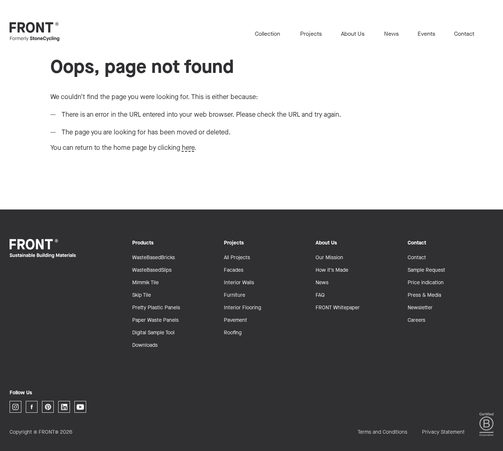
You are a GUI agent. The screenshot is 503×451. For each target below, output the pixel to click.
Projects (311, 34)
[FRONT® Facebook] (31, 407)
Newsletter (420, 307)
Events (426, 34)
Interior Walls (239, 282)
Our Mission (329, 257)
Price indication (426, 282)
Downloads (145, 345)
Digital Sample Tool (153, 332)
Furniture (234, 295)
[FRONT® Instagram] (15, 407)
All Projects (237, 257)
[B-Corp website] (486, 424)
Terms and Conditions (382, 432)
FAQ (320, 295)
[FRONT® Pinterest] (48, 407)
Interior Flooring (242, 307)
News (391, 34)
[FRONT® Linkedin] (64, 407)
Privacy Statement (443, 432)
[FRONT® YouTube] (80, 407)
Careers (416, 320)
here (188, 147)
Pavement (235, 320)
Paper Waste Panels (155, 320)
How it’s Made (332, 270)
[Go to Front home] (46, 31)
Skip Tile (141, 295)
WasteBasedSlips (152, 270)
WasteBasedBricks (153, 257)
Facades (233, 270)
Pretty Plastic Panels (156, 307)
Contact (464, 34)
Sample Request (426, 270)
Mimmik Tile (145, 282)
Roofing (233, 332)
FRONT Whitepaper (338, 307)
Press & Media (424, 295)
